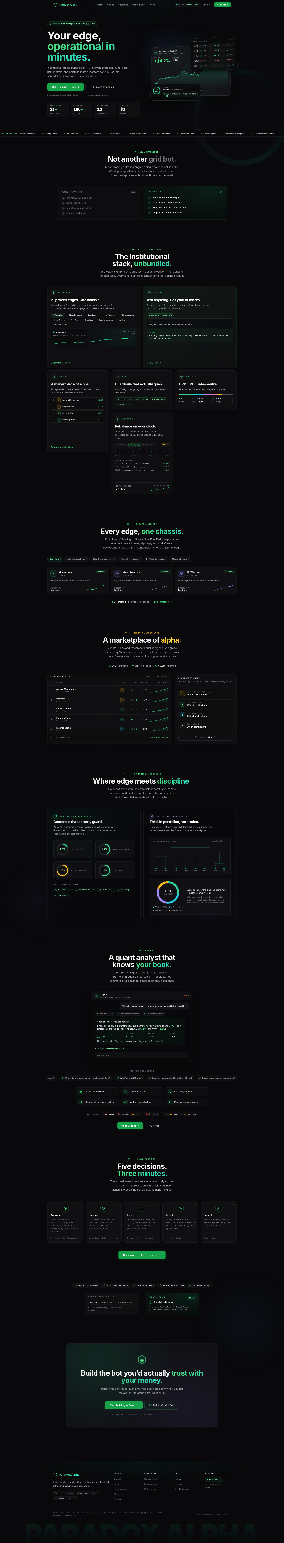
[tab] (55, 559)
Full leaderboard (157, 737)
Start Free (222, 4)
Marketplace (135, 4)
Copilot (96, 4)
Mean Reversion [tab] (75, 315)
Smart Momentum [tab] (106, 320)
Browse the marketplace (62, 447)
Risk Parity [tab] (75, 320)
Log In (207, 4)
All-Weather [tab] (110, 315)
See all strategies (162, 601)
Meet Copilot (152, 363)
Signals (107, 4)
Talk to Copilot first (163, 1405)
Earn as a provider (204, 737)
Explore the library (59, 363)
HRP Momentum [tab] (127, 315)
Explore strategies (103, 86)
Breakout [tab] (89, 320)
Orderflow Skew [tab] (60, 325)
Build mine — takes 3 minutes (140, 1255)
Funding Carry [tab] (94, 315)
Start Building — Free (63, 86)
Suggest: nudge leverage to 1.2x (111, 1049)
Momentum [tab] (58, 315)
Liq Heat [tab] (122, 320)
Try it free (153, 1125)
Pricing (149, 4)
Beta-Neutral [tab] (59, 320)
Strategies (120, 4)
